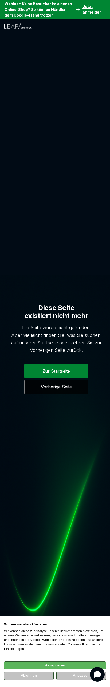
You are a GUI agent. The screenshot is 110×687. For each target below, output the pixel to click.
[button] (100, 27)
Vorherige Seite (56, 386)
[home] (19, 27)
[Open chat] (97, 674)
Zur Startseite (56, 371)
